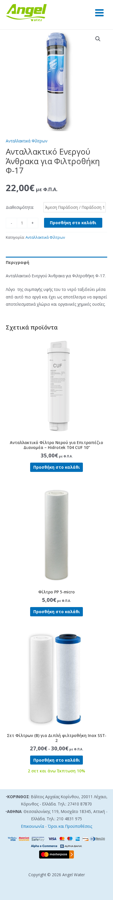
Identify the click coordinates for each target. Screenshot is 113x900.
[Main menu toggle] (99, 12)
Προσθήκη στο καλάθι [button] (56, 467)
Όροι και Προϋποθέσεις (70, 826)
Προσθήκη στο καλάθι (73, 222)
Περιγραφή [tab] (17, 262)
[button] (98, 39)
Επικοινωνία (32, 826)
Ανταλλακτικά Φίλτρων (27, 141)
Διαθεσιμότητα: (20, 207)
